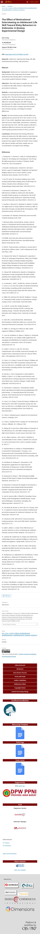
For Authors (6, 843)
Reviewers (20, 669)
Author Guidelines (20, 680)
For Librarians (7, 845)
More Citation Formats (9, 624)
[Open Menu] (2, 2)
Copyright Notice (20, 688)
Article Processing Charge (20, 691)
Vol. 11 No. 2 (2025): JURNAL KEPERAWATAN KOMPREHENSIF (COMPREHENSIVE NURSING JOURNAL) (19, 9)
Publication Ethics (20, 684)
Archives (9, 6)
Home (3, 6)
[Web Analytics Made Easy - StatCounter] (20, 866)
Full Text (7, 596)
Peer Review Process (20, 673)
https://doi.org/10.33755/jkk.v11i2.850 (16, 54)
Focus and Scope (20, 676)
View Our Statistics (20, 870)
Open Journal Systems (10, 854)
